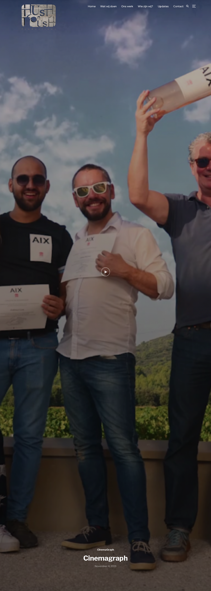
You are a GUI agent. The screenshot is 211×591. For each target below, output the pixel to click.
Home (92, 6)
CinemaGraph (105, 549)
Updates (163, 6)
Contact (178, 6)
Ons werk (127, 6)
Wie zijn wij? (145, 6)
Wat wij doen (108, 6)
